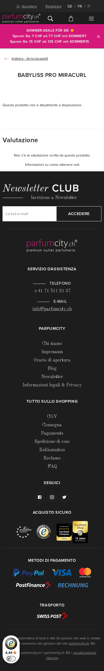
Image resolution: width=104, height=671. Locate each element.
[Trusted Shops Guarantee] (46, 532)
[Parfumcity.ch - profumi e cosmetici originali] (21, 18)
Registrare (53, 6)
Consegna (52, 425)
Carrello (71, 18)
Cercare (50, 18)
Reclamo (52, 458)
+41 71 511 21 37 (52, 291)
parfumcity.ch (79, 643)
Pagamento (52, 433)
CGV (52, 417)
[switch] (11, 658)
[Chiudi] (98, 36)
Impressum (52, 352)
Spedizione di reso (52, 441)
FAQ (52, 466)
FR (80, 6)
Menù (91, 18)
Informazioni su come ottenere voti (52, 165)
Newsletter (52, 377)
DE (70, 6)
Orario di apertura (52, 360)
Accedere (29, 6)
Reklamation (52, 450)
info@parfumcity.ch (52, 309)
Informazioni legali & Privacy (52, 385)
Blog (52, 368)
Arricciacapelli (37, 59)
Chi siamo (52, 343)
